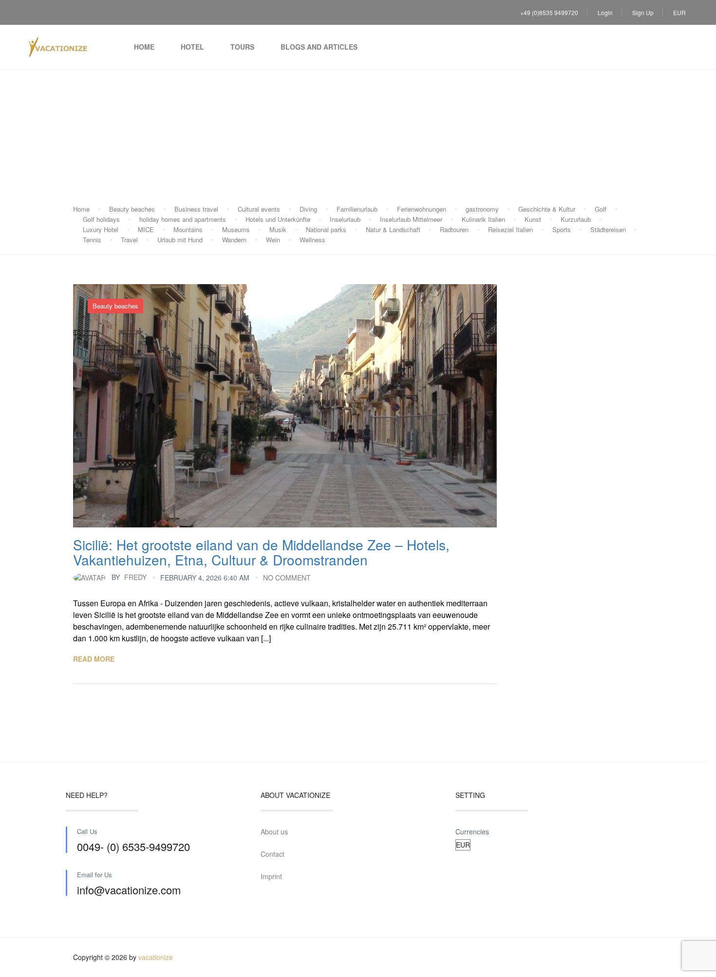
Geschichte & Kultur (546, 209)
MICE (146, 229)
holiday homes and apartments (182, 219)
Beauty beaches (132, 209)
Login (605, 12)
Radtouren (454, 229)
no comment (287, 577)
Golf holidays (101, 219)
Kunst (533, 219)
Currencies (472, 831)
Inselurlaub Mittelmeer (411, 219)
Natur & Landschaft (393, 229)
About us (274, 831)
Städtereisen (608, 229)
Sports (561, 229)
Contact (272, 854)
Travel (129, 239)
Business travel (196, 209)
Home (144, 47)
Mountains (188, 229)
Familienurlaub (357, 209)
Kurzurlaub (576, 219)
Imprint (271, 876)
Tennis (92, 239)
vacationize (155, 957)
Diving (308, 209)
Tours (242, 47)
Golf (600, 209)
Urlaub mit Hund (180, 239)
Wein (273, 239)
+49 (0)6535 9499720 (549, 12)
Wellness (312, 239)
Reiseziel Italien (510, 229)
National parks (326, 229)
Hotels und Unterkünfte (277, 219)
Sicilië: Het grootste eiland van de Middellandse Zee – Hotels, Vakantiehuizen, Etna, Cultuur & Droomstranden (261, 552)
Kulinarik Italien (483, 219)
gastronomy (482, 209)
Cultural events (259, 209)
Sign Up (643, 12)
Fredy (129, 577)
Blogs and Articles (319, 47)
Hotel (192, 47)
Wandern (234, 239)
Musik (277, 229)
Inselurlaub (345, 219)
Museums (236, 229)
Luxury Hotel (100, 229)
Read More (93, 659)
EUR (680, 12)
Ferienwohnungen (421, 209)
